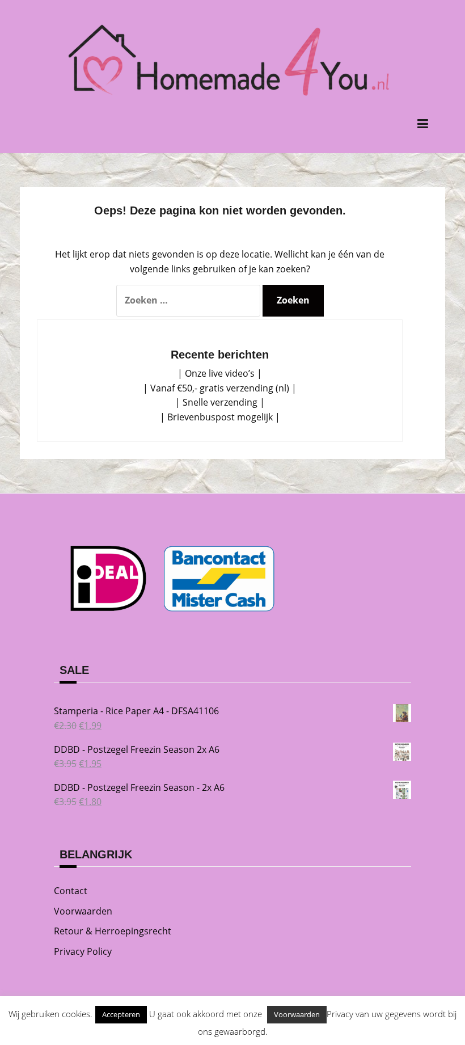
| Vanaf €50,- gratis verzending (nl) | (220, 388)
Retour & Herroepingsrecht (112, 931)
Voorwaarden (83, 911)
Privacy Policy (83, 951)
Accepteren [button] (121, 1014)
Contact (70, 890)
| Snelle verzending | (220, 402)
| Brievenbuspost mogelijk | (220, 417)
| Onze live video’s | (219, 373)
